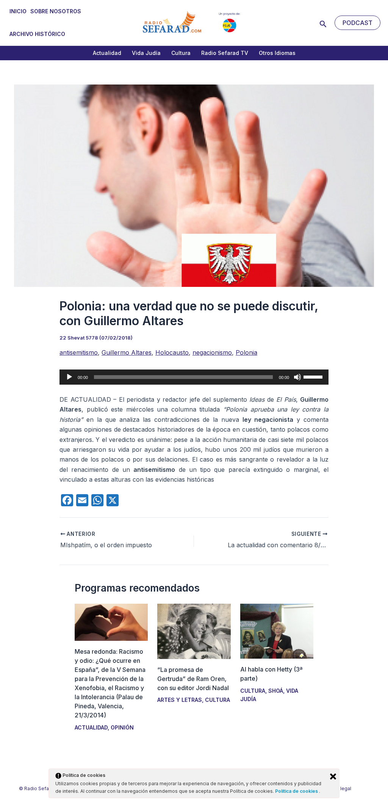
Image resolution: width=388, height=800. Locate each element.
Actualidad (107, 53)
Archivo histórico (37, 34)
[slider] (314, 376)
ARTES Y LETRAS (179, 700)
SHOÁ (275, 690)
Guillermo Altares (127, 352)
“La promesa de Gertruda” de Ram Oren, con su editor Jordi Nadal (193, 679)
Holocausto (172, 352)
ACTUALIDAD (91, 727)
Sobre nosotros (55, 11)
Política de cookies (297, 791)
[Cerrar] (333, 776)
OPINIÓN (122, 727)
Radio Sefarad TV (224, 53)
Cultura (181, 53)
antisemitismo (78, 352)
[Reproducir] (69, 377)
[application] (194, 377)
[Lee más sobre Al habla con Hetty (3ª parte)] (276, 630)
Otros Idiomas (277, 53)
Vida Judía (146, 53)
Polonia (246, 352)
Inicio (18, 11)
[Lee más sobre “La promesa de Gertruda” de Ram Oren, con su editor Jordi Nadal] (193, 630)
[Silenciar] (297, 377)
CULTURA (217, 700)
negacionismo (212, 352)
